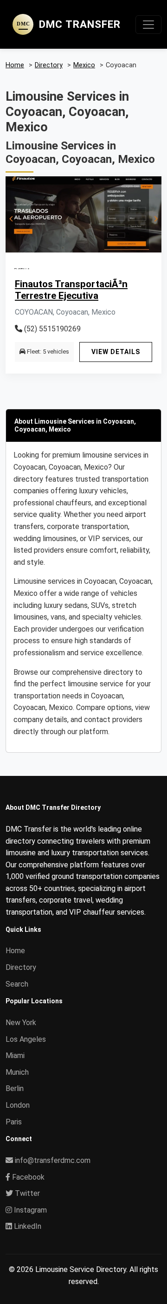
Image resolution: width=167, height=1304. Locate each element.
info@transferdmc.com (52, 1160)
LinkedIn (26, 1226)
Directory (21, 967)
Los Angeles (26, 1039)
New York (21, 1022)
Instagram (29, 1210)
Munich (17, 1072)
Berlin (15, 1088)
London (18, 1105)
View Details (115, 351)
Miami (15, 1055)
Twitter (26, 1193)
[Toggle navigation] (148, 24)
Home (15, 950)
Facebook (27, 1177)
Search (17, 984)
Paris (14, 1121)
